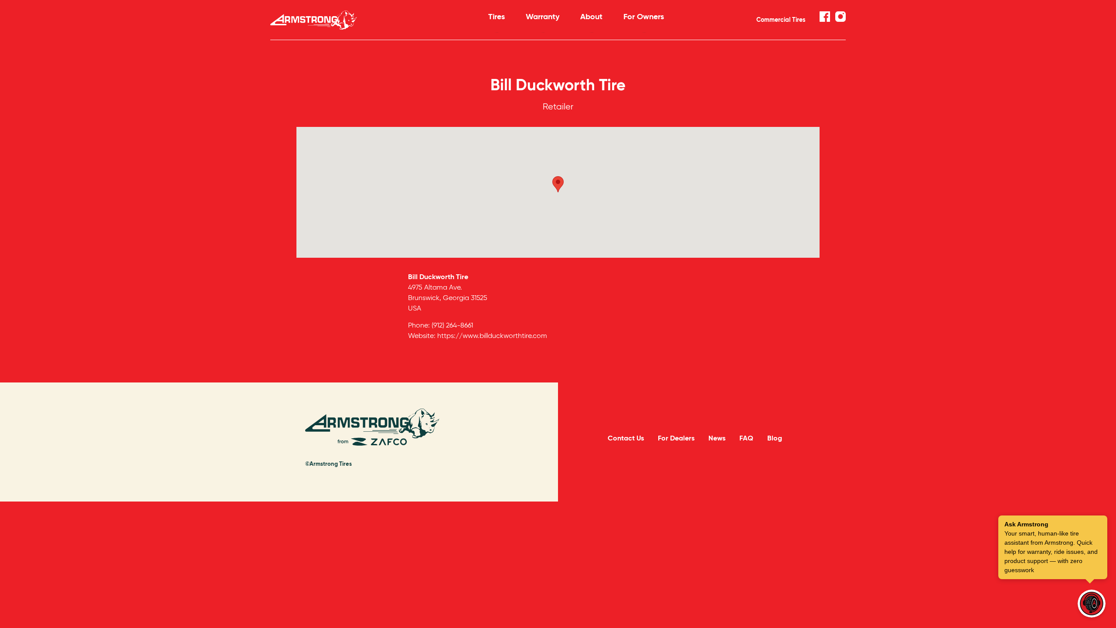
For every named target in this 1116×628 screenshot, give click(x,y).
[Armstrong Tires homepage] (366, 20)
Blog (774, 438)
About (591, 16)
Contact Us (626, 438)
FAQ (746, 438)
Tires (496, 16)
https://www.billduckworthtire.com (492, 335)
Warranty (542, 16)
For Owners (643, 16)
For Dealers (676, 438)
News (716, 438)
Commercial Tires (781, 20)
